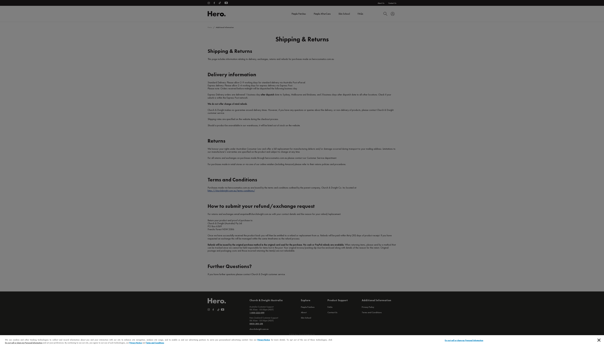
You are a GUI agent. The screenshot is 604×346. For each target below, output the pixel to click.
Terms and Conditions (155, 342)
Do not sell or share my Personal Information (464, 340)
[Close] (599, 340)
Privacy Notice (263, 339)
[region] (302, 340)
